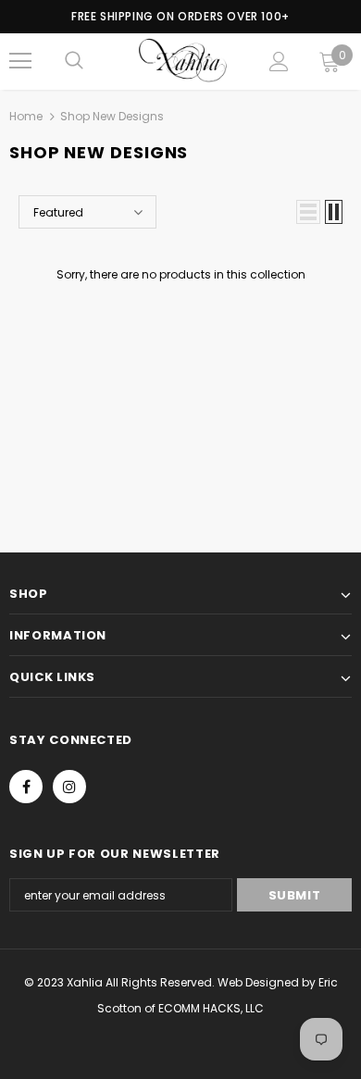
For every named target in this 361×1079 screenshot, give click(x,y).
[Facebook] (26, 786)
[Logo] (183, 60)
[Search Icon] (74, 61)
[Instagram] (69, 786)
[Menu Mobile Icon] (20, 61)
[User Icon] (279, 61)
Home (26, 116)
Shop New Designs (112, 116)
